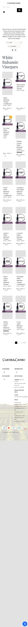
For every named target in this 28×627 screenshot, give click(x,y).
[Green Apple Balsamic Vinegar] (21, 307)
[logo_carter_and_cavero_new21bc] (14, 1)
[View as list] (15, 50)
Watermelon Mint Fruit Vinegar (21, 86)
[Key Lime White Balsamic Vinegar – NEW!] (7, 120)
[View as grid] (12, 50)
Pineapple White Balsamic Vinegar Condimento (21, 280)
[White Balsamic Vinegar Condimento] (7, 83)
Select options (5, 109)
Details (10, 108)
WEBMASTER (23, 432)
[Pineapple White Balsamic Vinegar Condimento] (21, 262)
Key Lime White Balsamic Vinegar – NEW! (6, 132)
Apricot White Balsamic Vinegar (6, 236)
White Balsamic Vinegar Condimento (7, 101)
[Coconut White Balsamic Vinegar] (21, 218)
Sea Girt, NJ (15, 29)
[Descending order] (20, 42)
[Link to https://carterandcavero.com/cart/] (4, 12)
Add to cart (5, 155)
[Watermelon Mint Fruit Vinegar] (21, 77)
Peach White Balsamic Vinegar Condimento (7, 191)
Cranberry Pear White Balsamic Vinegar (20, 190)
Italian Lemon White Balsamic (6, 325)
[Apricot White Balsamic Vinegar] (7, 218)
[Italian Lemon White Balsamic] (7, 307)
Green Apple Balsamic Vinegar (20, 325)
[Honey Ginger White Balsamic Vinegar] (7, 262)
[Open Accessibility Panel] (24, 624)
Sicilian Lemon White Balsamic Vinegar (20, 145)
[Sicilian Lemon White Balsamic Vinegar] (21, 126)
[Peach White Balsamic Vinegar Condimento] (7, 173)
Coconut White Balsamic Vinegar (20, 236)
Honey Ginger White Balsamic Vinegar (6, 280)
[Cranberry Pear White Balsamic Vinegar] (21, 173)
